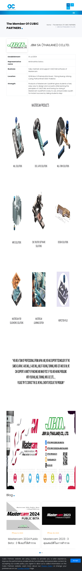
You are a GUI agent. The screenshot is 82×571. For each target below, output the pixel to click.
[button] (40, 552)
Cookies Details (23, 568)
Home (49, 25)
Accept (75, 561)
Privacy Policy (47, 566)
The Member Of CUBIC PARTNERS (64, 25)
